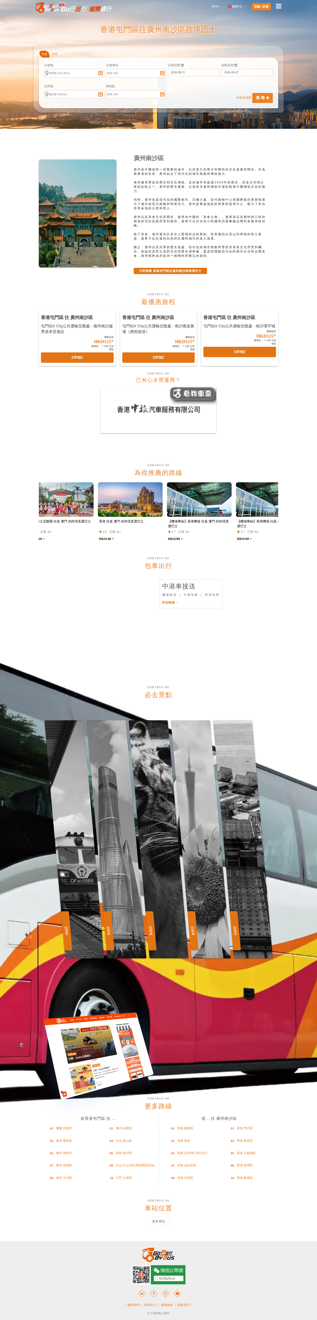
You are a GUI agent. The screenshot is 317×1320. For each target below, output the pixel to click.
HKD (215, 6)
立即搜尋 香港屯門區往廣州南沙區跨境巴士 (170, 271)
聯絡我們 (183, 1305)
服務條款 (167, 1305)
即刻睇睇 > (170, 602)
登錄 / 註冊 (261, 6)
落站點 (110, 86)
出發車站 (112, 65)
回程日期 (227, 65)
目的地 (48, 86)
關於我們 (134, 1305)
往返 (44, 54)
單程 (55, 54)
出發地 (48, 65)
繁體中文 (237, 6)
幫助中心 (150, 1305)
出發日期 (174, 65)
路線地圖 (245, 97)
